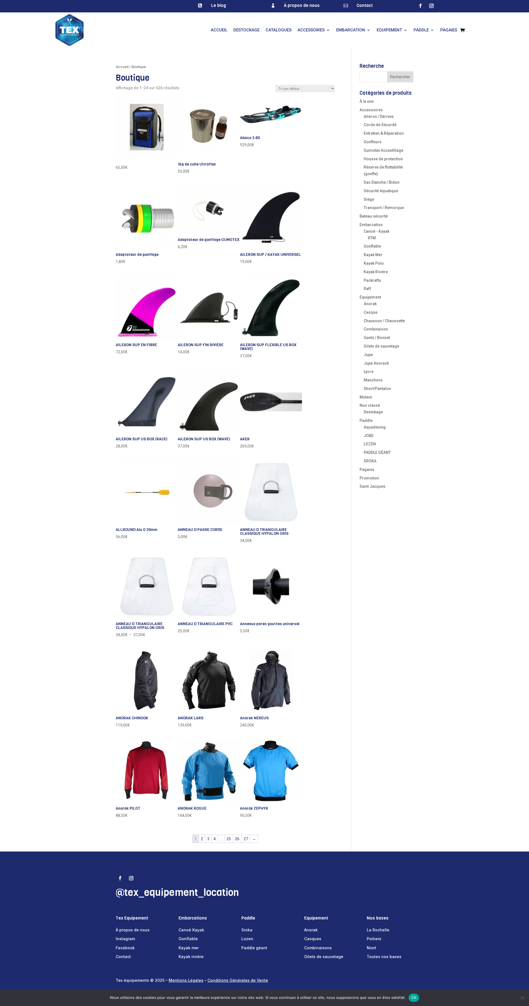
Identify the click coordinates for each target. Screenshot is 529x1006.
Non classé (370, 405)
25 (228, 839)
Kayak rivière (191, 956)
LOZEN (370, 444)
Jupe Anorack (376, 363)
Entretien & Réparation (384, 133)
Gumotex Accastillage (383, 150)
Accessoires (311, 30)
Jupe (368, 354)
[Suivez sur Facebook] (420, 5)
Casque (370, 312)
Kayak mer (189, 947)
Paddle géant (254, 947)
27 (246, 839)
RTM (372, 238)
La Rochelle (378, 930)
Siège (369, 199)
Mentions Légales (186, 980)
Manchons (373, 380)
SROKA (370, 461)
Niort (371, 947)
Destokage (373, 412)
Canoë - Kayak (376, 231)
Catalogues (279, 30)
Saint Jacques (372, 486)
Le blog (218, 5)
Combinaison (376, 329)
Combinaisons (318, 947)
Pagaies (448, 30)
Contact (365, 5)
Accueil (219, 30)
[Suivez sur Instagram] (431, 5)
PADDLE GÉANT (377, 452)
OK (414, 997)
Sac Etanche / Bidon (382, 182)
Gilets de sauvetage (381, 346)
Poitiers (374, 938)
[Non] (522, 997)
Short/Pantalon (377, 388)
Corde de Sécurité (380, 125)
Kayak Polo (374, 263)
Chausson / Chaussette (384, 321)
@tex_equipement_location (177, 892)
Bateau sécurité (374, 216)
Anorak (370, 304)
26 (237, 839)
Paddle (421, 30)
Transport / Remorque (384, 207)
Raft (367, 288)
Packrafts (372, 280)
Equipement (389, 30)
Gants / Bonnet (377, 337)
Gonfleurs (373, 142)
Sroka (246, 930)
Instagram (125, 938)
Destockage (246, 30)
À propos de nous (302, 5)
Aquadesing (375, 427)
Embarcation (350, 30)
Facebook (125, 947)
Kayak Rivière (376, 272)
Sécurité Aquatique (381, 191)
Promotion (369, 478)
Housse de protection (383, 159)
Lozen (247, 938)
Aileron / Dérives (379, 116)
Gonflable (372, 246)
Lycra (368, 371)
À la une (367, 101)
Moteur (366, 397)
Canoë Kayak (191, 930)
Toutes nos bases (384, 956)
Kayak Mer (373, 255)
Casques (312, 938)
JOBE (369, 435)
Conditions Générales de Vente (237, 980)
